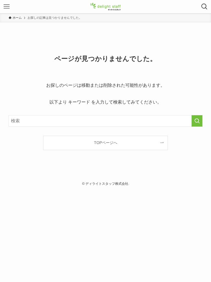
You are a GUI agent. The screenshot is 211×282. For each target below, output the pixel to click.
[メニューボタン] (6, 6)
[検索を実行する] (196, 121)
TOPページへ (105, 142)
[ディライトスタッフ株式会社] (105, 6)
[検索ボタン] (204, 6)
